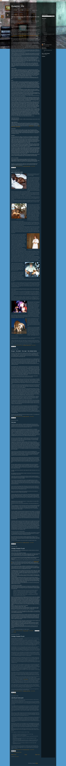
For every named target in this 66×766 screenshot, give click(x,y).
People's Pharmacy (44, 54)
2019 (43, 22)
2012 (43, 30)
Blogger (37, 763)
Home (26, 754)
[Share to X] (13, 167)
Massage (14, 632)
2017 (43, 24)
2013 (43, 29)
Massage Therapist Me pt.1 (17, 636)
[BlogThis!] (12, 167)
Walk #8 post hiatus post (17, 698)
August (45, 36)
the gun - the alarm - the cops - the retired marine (24, 351)
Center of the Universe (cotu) (47, 44)
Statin (20, 752)
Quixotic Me (17, 6)
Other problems (18, 126)
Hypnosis (18, 752)
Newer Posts (13, 754)
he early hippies (26, 679)
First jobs (13, 422)
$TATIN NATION (47, 50)
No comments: (33, 166)
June (44, 38)
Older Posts (37, 754)
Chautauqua (15, 752)
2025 (43, 19)
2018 (43, 23)
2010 (43, 41)
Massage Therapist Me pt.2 (18, 548)
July (44, 37)
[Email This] (11, 167)
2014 (43, 28)
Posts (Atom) (17, 756)
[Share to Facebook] (14, 167)
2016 (43, 25)
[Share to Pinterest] (15, 167)
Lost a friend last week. (17, 172)
